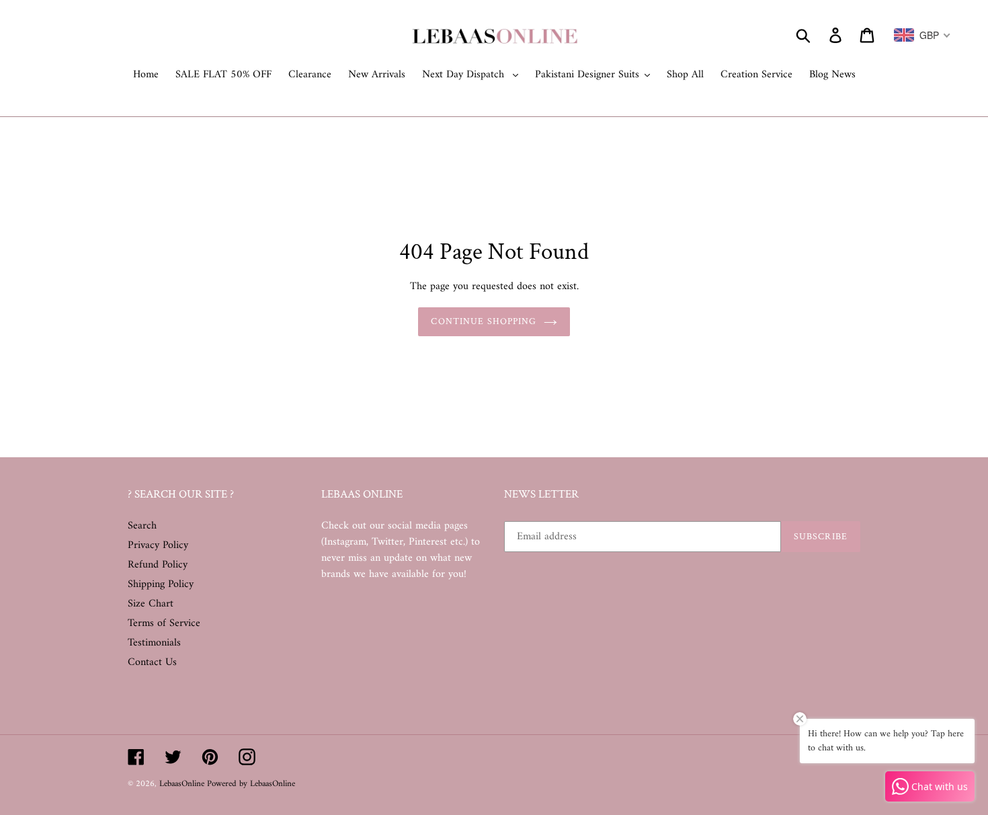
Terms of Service (164, 623)
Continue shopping (483, 321)
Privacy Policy (158, 545)
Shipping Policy (161, 584)
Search (142, 525)
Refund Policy (158, 564)
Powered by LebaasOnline (251, 783)
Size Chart (150, 603)
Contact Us (152, 662)
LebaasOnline (183, 783)
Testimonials (154, 642)
